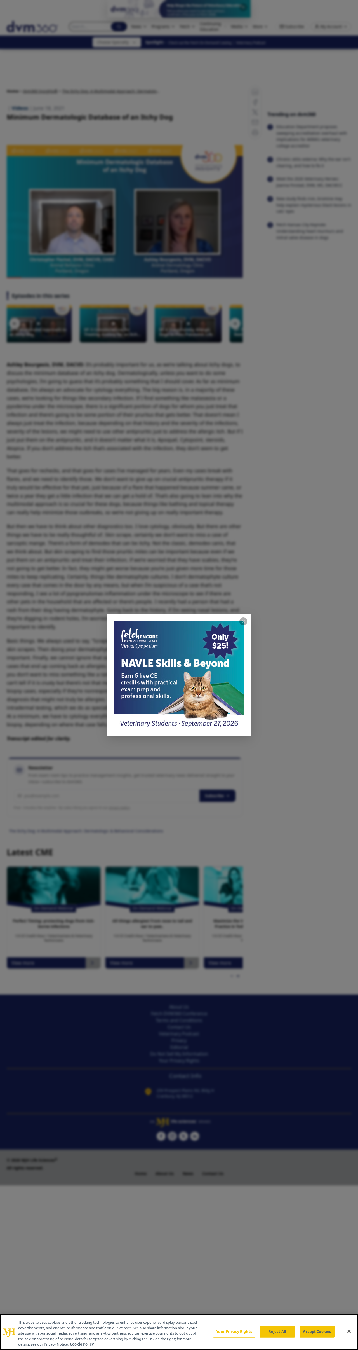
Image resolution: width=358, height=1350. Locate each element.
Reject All (277, 1331)
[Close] (349, 1331)
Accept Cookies (317, 1331)
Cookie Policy (82, 1344)
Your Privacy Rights (234, 1331)
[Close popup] (243, 621)
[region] (179, 1332)
